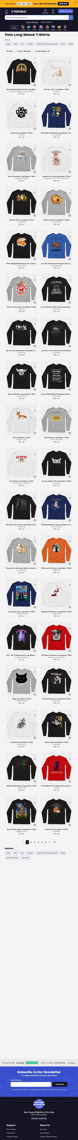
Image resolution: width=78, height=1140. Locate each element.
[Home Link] (18, 11)
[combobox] (37, 17)
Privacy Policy (34, 1089)
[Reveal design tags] (35, 85)
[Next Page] (54, 842)
